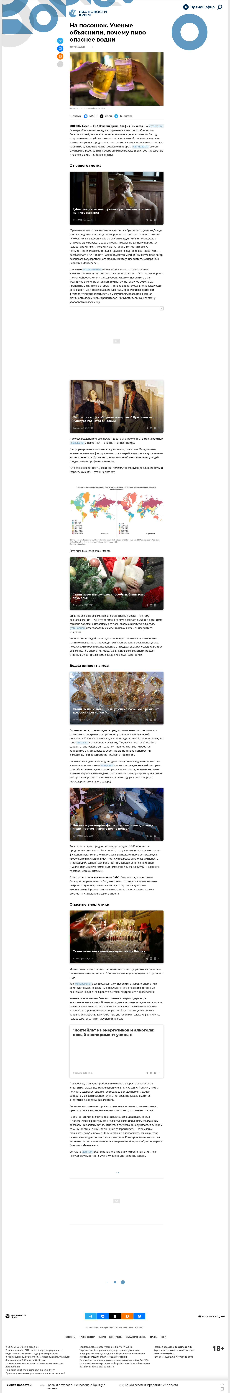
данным (87, 1152)
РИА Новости (140, 147)
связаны (82, 743)
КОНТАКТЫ (115, 1337)
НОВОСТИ (70, 1337)
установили (77, 628)
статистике (156, 126)
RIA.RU (153, 1337)
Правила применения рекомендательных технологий (35, 1373)
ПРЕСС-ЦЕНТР (87, 1337)
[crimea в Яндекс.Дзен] (115, 1316)
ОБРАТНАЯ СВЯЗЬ (135, 1337)
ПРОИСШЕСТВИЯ (124, 1328)
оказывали (77, 443)
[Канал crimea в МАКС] (139, 1316)
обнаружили (83, 984)
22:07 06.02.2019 (77, 47)
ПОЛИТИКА (92, 1328)
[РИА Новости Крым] (88, 13)
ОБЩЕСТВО (106, 1328)
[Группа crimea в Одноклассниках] (127, 1316)
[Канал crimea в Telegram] (91, 1316)
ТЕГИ (163, 1337)
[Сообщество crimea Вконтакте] (103, 1316)
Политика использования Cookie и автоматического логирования (34, 1365)
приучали (107, 765)
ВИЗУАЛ (139, 1328)
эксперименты (92, 269)
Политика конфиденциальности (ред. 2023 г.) (30, 1370)
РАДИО (102, 1337)
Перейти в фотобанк (97, 108)
